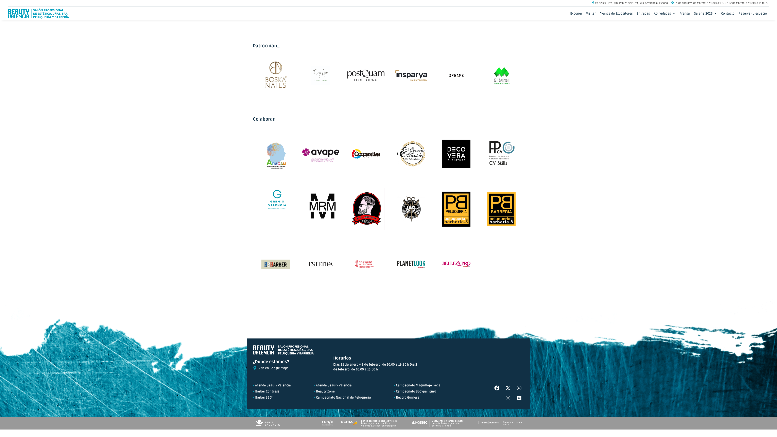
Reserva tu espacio (753, 14)
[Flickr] (519, 398)
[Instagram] (519, 388)
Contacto (728, 14)
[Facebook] (497, 388)
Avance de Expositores (616, 14)
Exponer (576, 14)
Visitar (591, 14)
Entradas (643, 14)
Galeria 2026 (703, 14)
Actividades (662, 14)
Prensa (684, 14)
